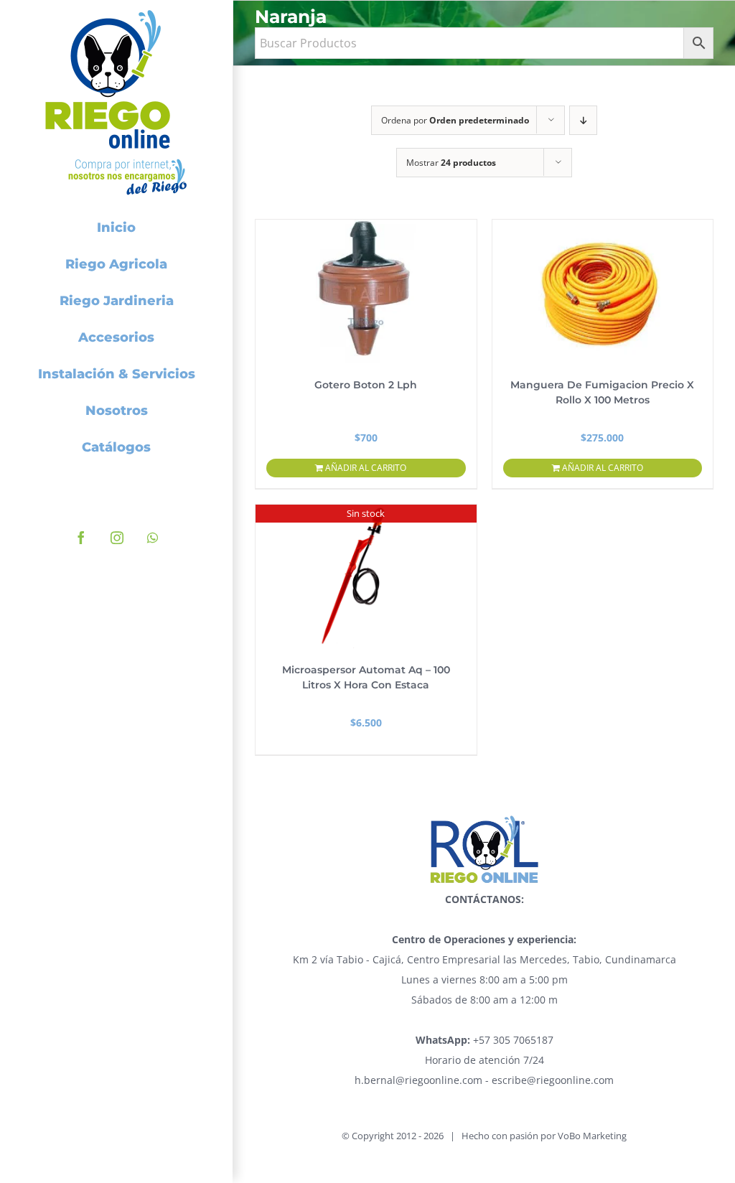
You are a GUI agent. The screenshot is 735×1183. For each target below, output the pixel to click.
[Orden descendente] (583, 120)
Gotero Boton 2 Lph (365, 384)
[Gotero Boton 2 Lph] (366, 291)
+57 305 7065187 (484, 1040)
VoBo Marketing (592, 1135)
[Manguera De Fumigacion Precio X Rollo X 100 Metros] (602, 291)
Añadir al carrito (365, 468)
